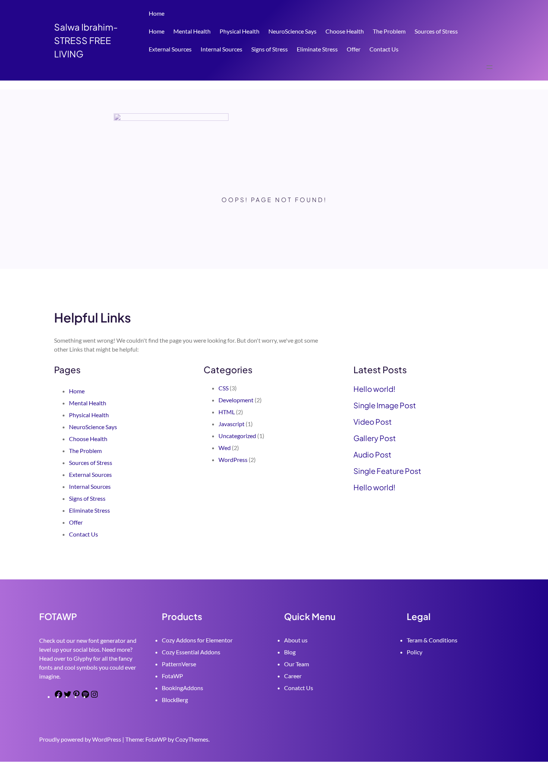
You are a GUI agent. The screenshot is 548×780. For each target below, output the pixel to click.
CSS (223, 387)
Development (235, 399)
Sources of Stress (436, 31)
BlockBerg (175, 699)
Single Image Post (384, 405)
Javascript (231, 423)
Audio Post (372, 454)
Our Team (296, 663)
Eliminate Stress (317, 49)
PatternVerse (179, 663)
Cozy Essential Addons (191, 651)
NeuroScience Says (292, 31)
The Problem (389, 31)
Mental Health (192, 31)
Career (293, 675)
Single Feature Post (387, 471)
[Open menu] (489, 67)
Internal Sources (221, 49)
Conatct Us (298, 687)
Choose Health (344, 31)
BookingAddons (182, 687)
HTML (226, 411)
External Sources (170, 49)
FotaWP (172, 675)
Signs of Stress (269, 49)
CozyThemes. (192, 739)
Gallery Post (374, 438)
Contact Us (384, 49)
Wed (224, 447)
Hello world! (374, 389)
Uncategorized (237, 435)
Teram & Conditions (432, 640)
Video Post (372, 421)
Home (156, 13)
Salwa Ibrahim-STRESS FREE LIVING (86, 40)
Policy (414, 651)
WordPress (233, 459)
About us (296, 640)
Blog (290, 651)
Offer (353, 49)
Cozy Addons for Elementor (197, 640)
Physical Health (239, 31)
